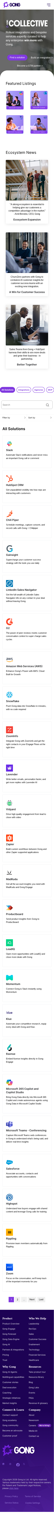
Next (32, 1299)
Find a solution (17, 57)
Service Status (11, 1502)
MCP (50, 390)
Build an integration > (42, 57)
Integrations (23, 390)
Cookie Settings (32, 1503)
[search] (26, 405)
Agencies (38, 390)
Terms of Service (33, 1496)
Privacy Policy (11, 1496)
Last (41, 1299)
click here (13, 1488)
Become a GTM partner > (30, 66)
